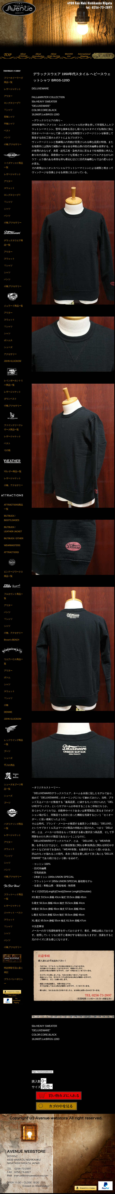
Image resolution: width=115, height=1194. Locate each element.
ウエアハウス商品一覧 (13, 661)
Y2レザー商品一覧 (12, 471)
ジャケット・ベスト (13, 912)
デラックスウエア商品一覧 (13, 242)
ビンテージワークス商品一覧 (13, 573)
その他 (7, 450)
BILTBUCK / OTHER (13, 538)
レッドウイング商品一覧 (13, 742)
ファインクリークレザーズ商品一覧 (13, 427)
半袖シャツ (9, 123)
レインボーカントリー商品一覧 (13, 382)
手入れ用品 (9, 765)
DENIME (8, 712)
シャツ (7, 209)
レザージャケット (12, 89)
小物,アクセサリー (12, 144)
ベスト (7, 130)
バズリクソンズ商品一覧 (13, 826)
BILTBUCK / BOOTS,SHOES (11, 518)
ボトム (7, 677)
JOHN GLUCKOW (12, 361)
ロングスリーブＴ (12, 103)
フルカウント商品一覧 (13, 596)
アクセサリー (10, 354)
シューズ (8, 347)
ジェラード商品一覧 (13, 306)
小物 (6, 705)
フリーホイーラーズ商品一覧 (13, 80)
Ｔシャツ (8, 110)
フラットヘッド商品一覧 (13, 896)
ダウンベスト (10, 398)
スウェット (9, 188)
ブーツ (7, 751)
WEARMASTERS (12, 545)
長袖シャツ (9, 116)
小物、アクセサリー (13, 485)
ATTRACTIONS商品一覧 (13, 507)
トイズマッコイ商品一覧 (13, 165)
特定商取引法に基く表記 (13, 970)
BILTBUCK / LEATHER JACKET (13, 529)
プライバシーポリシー (13, 981)
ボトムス (8, 340)
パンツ (7, 137)
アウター (8, 96)
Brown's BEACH (11, 640)
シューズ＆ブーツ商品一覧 (13, 786)
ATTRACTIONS (11, 552)
